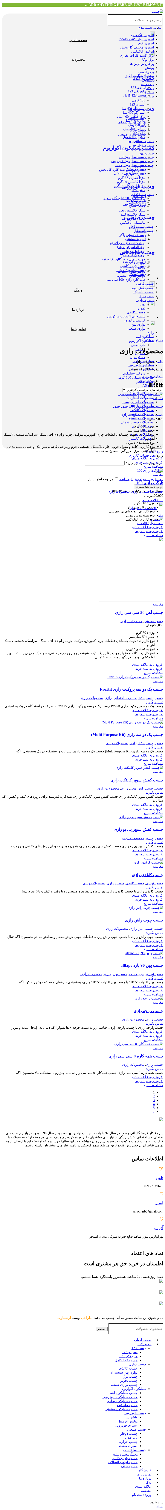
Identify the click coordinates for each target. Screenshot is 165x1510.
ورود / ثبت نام (141, 1494)
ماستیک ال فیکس (132, 222)
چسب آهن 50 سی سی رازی (139, 612)
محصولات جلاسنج (141, 418)
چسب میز (146, 296)
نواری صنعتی (136, 328)
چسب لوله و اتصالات (123, 1462)
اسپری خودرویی (126, 1425)
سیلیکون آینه (145, 336)
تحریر (141, 308)
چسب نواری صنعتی (124, 1384)
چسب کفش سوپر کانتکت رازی (136, 780)
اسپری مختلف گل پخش (137, 47)
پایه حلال (131, 1437)
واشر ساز (138, 190)
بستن (159, 1506)
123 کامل (138, 100)
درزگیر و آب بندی (125, 1454)
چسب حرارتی (128, 1442)
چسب (159, 698)
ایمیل (158, 1203)
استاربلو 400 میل (133, 112)
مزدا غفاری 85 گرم (131, 178)
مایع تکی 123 (128, 1356)
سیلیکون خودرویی (141, 365)
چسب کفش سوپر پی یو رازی (138, 829)
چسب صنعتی (140, 217)
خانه (159, 362)
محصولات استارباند (140, 398)
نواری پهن (138, 324)
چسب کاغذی (136, 312)
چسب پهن (146, 153)
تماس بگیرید (154, 702)
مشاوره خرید (154, 340)
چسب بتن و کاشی (125, 1458)
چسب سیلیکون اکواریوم (129, 148)
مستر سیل (137, 357)
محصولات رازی (131, 415)
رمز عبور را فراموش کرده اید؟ (141, 479)
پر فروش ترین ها (142, 63)
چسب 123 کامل (126, 1360)
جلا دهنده (147, 84)
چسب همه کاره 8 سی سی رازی (135, 1056)
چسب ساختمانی (137, 252)
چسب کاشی (145, 283)
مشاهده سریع (153, 466)
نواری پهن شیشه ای (124, 1372)
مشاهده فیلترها (152, 377)
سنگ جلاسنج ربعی (132, 210)
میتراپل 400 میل (133, 137)
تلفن (159, 1178)
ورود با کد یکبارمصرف (149, 486)
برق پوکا (148, 59)
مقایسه (146, 1490)
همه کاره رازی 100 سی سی (125, 279)
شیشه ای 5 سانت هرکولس (126, 316)
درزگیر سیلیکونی (133, 373)
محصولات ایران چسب (138, 402)
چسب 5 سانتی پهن (140, 141)
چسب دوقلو (129, 1433)
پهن (142, 304)
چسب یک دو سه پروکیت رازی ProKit (131, 689)
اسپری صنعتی (128, 1446)
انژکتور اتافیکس (142, 51)
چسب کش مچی (142, 288)
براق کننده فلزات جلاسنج (127, 243)
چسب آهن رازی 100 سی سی (138, 406)
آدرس (158, 1228)
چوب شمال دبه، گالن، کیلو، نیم (123, 259)
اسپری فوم (146, 43)
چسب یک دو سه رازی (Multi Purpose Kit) (127, 734)
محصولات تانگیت (142, 410)
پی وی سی (146, 72)
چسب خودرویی (138, 186)
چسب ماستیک (143, 292)
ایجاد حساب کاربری (143, 455)
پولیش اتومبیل (128, 1421)
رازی (150, 332)
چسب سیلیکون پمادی (122, 1401)
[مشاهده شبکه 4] (151, 386)
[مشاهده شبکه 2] (160, 386)
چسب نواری (145, 300)
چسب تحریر (129, 1380)
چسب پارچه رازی (148, 1011)
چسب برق (130, 1376)
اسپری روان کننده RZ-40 (136, 39)
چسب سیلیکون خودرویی (120, 1397)
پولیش (149, 67)
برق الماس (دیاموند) (131, 247)
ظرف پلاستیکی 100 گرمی (135, 377)
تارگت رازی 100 (149, 483)
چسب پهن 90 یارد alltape (142, 965)
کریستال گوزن (134, 320)
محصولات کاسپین (141, 438)
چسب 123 (146, 96)
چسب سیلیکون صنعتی (121, 1409)
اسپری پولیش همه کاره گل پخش (122, 169)
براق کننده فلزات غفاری (137, 55)
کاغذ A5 (148, 385)
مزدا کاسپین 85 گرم (131, 182)
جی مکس (138, 345)
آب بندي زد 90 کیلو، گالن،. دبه (124, 198)
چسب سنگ (137, 206)
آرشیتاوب (64, 1318)
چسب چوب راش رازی (144, 920)
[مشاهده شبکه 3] (155, 386)
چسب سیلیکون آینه (124, 1393)
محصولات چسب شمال (137, 422)
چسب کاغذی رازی (147, 875)
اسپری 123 (137, 104)
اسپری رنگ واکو (142, 35)
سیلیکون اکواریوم (141, 341)
